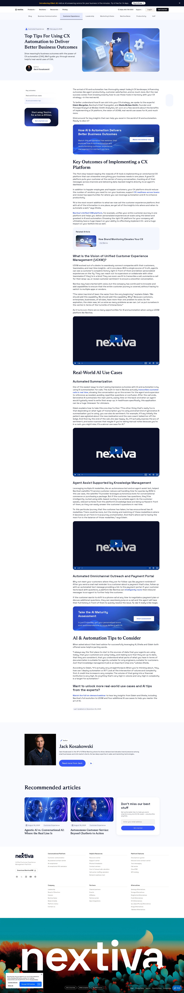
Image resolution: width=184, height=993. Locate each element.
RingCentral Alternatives (139, 895)
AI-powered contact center (57, 860)
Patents (148, 988)
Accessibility (167, 988)
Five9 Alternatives (137, 898)
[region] (24, 980)
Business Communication (47, 16)
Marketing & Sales (107, 16)
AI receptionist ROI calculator (57, 866)
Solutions (42, 9)
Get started (162, 10)
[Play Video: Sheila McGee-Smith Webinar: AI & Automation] (116, 339)
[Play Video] (75, 363)
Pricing (64, 9)
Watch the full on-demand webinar (89, 695)
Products (31, 9)
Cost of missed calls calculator (99, 869)
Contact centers (94, 866)
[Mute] (150, 363)
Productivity (141, 16)
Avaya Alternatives (137, 907)
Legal (131, 988)
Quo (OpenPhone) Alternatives (141, 904)
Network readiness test (97, 875)
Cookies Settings (12, 982)
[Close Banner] (179, 1)
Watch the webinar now (142, 140)
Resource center (94, 858)
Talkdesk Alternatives (138, 909)
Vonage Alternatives (137, 892)
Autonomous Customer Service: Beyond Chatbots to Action (90, 831)
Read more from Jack (72, 763)
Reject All (10, 985)
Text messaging (136, 863)
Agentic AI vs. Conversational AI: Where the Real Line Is (44, 831)
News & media (52, 901)
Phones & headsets (95, 863)
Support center (94, 860)
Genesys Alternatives (138, 889)
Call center (134, 866)
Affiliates (92, 895)
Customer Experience (71, 16)
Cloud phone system (137, 858)
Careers (50, 895)
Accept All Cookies (28, 984)
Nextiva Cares (52, 898)
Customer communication (56, 858)
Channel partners (95, 889)
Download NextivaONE (25, 870)
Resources (54, 9)
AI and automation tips (33, 101)
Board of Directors (54, 892)
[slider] (112, 363)
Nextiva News (125, 16)
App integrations (94, 901)
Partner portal (94, 898)
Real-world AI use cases (34, 95)
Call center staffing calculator (99, 872)
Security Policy (156, 988)
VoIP (154, 16)
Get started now (41, 121)
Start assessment (144, 619)
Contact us (51, 907)
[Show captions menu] (146, 363)
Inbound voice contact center (141, 860)
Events (91, 892)
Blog (30, 16)
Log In (149, 10)
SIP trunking (135, 872)
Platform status (53, 904)
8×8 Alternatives (136, 901)
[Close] (41, 974)
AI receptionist (53, 863)
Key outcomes (30, 90)
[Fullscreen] (157, 363)
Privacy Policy (139, 988)
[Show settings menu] (153, 363)
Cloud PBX (134, 869)
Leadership (90, 16)
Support (138, 9)
